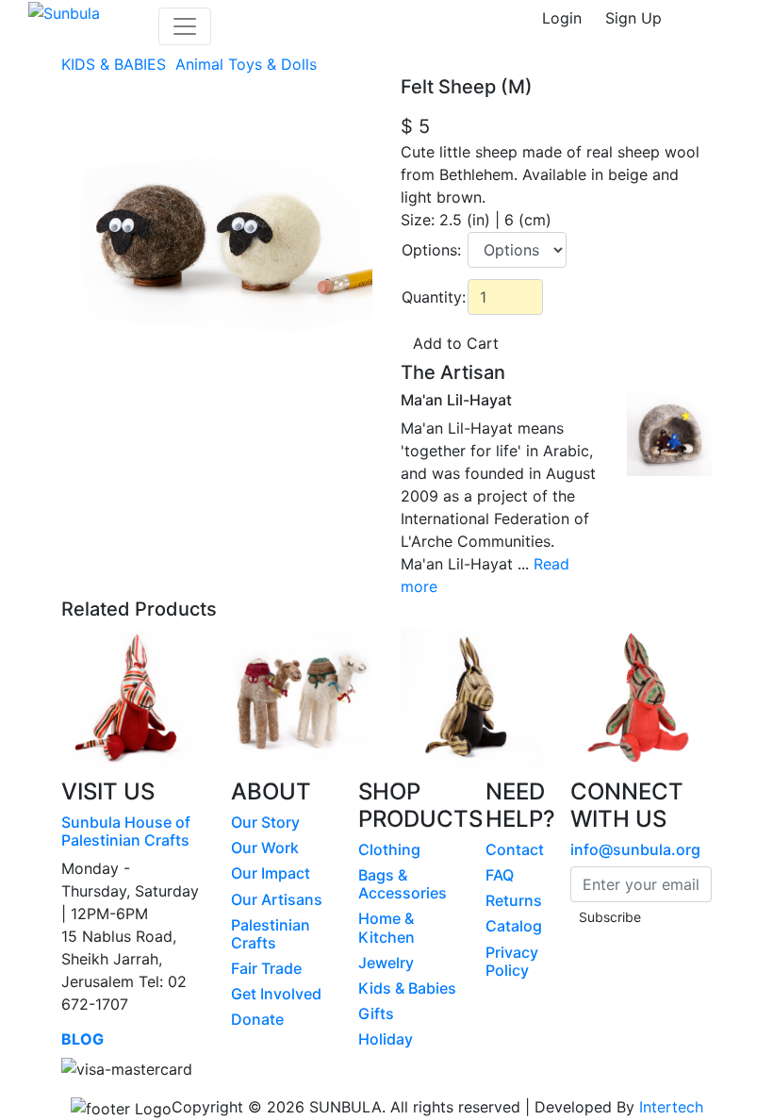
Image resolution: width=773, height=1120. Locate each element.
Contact (514, 849)
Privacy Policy (511, 961)
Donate (257, 1019)
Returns (513, 900)
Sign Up (633, 17)
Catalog (513, 925)
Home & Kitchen (386, 927)
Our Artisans (276, 899)
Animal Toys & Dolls (248, 64)
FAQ (499, 874)
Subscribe (610, 917)
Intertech (671, 1106)
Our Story (265, 822)
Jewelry (386, 962)
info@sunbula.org (635, 849)
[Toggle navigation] (184, 26)
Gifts (376, 1013)
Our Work (265, 847)
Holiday (385, 1038)
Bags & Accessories (402, 883)
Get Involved (276, 993)
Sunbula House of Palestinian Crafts (125, 831)
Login (562, 17)
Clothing (389, 849)
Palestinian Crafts (270, 933)
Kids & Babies (407, 988)
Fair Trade (266, 968)
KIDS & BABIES (116, 64)
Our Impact (270, 873)
